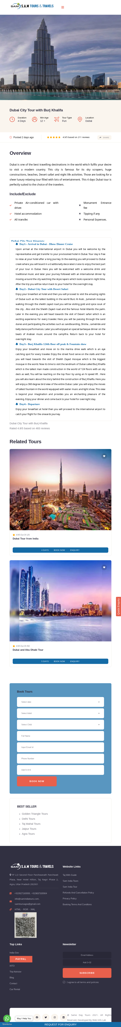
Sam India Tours (70, 881)
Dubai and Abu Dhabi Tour (28, 649)
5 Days (45, 661)
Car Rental (15, 989)
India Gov (14, 952)
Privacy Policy (70, 898)
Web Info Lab (99, 1019)
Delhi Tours (28, 818)
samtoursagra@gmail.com (27, 904)
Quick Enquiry (118, 606)
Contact (13, 983)
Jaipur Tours (29, 828)
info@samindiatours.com (27, 899)
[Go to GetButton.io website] (7, 1024)
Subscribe (87, 973)
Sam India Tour (70, 886)
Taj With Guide (70, 875)
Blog (12, 977)
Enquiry (75, 550)
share (106, 137)
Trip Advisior (15, 971)
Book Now (59, 550)
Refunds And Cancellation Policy (78, 892)
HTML (18, 909)
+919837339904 (39, 893)
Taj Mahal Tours (31, 823)
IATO (12, 965)
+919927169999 (22, 893)
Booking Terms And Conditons (77, 904)
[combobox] (60, 713)
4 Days (45, 550)
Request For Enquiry (61, 1024)
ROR (25, 909)
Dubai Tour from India (25, 538)
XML (33, 909)
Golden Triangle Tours (35, 813)
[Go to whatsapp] (7, 1018)
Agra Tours (28, 833)
